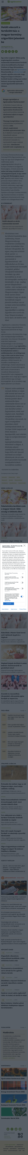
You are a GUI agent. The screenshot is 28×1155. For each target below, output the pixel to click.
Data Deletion (5, 609)
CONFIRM (8, 603)
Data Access (14, 609)
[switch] (22, 577)
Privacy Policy (22, 609)
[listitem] (14, 574)
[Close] (24, 546)
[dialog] (14, 577)
